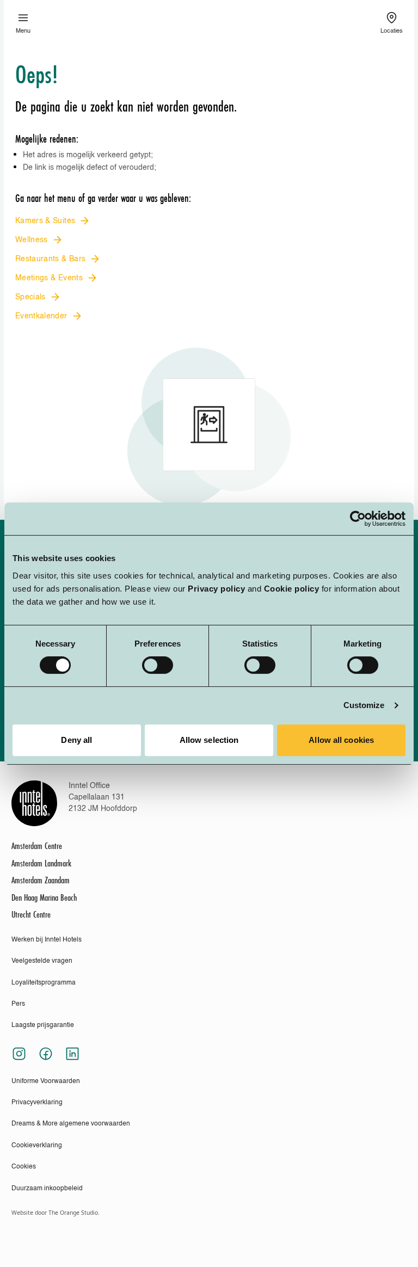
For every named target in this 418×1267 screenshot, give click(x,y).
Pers (18, 1004)
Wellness (31, 240)
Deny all (76, 740)
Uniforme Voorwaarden (45, 1081)
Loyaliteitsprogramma (43, 983)
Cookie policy (291, 588)
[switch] (157, 665)
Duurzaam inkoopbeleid (47, 1188)
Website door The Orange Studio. (55, 1212)
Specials (30, 297)
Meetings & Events (49, 278)
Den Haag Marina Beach (44, 898)
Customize (364, 705)
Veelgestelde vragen (41, 961)
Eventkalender (41, 316)
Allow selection (209, 740)
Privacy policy (216, 588)
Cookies (23, 1167)
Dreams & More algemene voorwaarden (70, 1124)
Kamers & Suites (45, 221)
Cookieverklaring (36, 1145)
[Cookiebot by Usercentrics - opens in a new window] (357, 519)
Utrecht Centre (31, 915)
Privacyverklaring (37, 1102)
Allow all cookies (341, 740)
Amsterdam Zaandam (40, 880)
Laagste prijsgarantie (42, 1025)
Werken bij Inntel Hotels (46, 940)
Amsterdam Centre (36, 846)
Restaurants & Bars (50, 259)
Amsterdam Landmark (41, 864)
